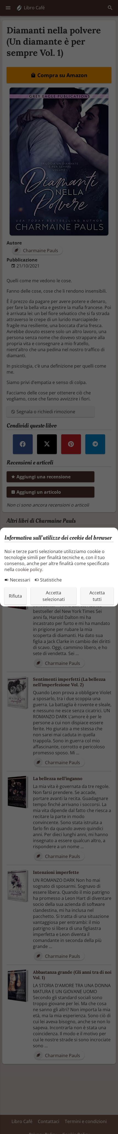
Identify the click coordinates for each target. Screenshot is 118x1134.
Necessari (19, 580)
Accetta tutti (97, 596)
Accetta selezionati (54, 596)
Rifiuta (15, 596)
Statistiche (50, 580)
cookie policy (28, 569)
